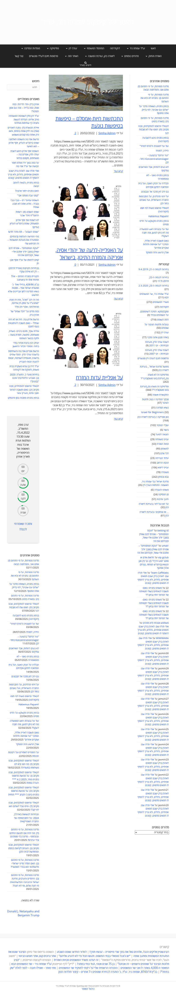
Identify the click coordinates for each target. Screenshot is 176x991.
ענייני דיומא (163, 467)
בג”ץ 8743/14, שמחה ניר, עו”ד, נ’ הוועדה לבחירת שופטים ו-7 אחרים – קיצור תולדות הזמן (107, 972)
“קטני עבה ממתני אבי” (28, 195)
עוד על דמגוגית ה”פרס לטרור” (154, 146)
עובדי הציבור (163, 425)
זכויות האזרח (163, 444)
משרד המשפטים (161, 302)
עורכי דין (165, 332)
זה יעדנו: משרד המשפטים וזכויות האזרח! (76, 960)
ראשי (153, 48)
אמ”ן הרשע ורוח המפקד (157, 252)
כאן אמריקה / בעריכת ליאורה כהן (153, 417)
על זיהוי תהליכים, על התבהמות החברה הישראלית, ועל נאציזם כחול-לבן (154, 200)
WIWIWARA (162, 638)
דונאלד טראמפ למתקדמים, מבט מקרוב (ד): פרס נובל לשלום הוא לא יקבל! (24, 806)
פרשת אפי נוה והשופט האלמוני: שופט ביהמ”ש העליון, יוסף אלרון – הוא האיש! (23, 143)
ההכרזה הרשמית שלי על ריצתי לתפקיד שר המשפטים (88, 968)
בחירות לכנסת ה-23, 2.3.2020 (154, 285)
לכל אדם (164, 453)
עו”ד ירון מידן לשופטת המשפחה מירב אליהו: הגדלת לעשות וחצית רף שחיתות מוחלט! (24, 119)
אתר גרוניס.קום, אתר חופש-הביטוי (37, 956)
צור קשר (19, 56)
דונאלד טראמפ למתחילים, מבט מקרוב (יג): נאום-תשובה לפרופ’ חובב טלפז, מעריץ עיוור (24, 390)
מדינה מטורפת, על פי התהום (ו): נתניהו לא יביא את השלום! (155, 98)
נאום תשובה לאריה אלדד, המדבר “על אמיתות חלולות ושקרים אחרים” (156, 244)
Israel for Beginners (152, 412)
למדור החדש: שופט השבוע (72, 952)
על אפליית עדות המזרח (99, 378)
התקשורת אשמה (160, 394)
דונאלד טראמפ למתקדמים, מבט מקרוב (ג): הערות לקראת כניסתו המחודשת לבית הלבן (23, 848)
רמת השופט (163, 319)
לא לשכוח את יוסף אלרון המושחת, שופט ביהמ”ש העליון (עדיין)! (24, 224)
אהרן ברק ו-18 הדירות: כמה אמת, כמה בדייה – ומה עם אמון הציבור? (24, 108)
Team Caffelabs (160, 572)
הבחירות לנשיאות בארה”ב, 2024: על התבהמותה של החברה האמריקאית (26, 818)
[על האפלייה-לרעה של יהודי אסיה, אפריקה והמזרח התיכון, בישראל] (86, 211)
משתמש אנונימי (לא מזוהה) (156, 622)
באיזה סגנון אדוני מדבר (158, 337)
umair (165, 545)
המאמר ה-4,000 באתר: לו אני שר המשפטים (144, 968)
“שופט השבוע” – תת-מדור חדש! (23, 231)
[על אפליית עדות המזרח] (86, 338)
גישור (166, 429)
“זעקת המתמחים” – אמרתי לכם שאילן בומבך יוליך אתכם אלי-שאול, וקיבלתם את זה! (153, 549)
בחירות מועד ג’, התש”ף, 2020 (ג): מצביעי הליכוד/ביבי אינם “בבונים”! (24, 378)
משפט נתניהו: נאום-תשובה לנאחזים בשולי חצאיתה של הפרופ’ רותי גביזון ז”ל (154, 591)
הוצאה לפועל (162, 434)
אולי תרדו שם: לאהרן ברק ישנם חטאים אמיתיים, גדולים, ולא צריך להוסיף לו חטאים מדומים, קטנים (153, 630)
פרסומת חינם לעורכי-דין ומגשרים (153, 358)
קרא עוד (118, 171)
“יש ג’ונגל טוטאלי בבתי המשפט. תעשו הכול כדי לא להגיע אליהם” (94, 956)
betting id (163, 530)
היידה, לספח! (162, 150)
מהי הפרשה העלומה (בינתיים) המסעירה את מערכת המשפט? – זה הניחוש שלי (23, 240)
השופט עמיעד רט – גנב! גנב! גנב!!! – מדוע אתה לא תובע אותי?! (25, 204)
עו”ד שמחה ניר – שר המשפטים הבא (31, 964)
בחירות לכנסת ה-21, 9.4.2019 (154, 269)
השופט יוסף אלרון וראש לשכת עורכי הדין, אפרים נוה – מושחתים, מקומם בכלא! (24, 155)
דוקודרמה (115, 48)
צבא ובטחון (163, 476)
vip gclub (163, 557)
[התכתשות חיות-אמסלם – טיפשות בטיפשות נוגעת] (86, 92)
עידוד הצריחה (162, 458)
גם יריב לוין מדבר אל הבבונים (155, 191)
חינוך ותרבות (163, 499)
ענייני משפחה (162, 439)
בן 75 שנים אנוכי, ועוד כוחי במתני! (96, 964)
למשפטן (165, 448)
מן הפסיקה (163, 494)
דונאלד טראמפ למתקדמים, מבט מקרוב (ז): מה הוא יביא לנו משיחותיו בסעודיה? (24, 764)
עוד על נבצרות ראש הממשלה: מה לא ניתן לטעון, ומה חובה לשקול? (154, 233)
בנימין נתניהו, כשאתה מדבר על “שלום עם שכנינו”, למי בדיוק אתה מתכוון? (154, 110)
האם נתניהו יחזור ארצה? (27, 190)
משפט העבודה (161, 489)
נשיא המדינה (162, 407)
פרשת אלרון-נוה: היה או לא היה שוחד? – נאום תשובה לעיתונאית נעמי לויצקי (23, 323)
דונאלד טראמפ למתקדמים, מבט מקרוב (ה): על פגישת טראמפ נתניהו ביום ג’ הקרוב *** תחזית (23, 791)
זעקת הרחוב (163, 462)
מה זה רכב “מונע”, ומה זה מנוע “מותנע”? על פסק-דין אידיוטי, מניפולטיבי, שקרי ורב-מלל (24, 303)
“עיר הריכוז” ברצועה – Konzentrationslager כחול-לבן (154, 159)
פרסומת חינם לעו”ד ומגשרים (43, 56)
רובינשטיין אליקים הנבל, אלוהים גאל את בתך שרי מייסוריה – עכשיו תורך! (129, 952)
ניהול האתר (88, 989)
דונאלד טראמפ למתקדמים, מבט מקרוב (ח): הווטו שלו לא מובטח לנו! (153, 130)
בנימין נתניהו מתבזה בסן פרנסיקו (23, 397)
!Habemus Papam (158, 216)
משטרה (165, 472)
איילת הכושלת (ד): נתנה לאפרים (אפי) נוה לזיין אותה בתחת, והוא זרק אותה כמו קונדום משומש (23, 131)
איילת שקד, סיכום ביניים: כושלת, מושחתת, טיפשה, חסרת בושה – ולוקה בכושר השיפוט (23, 335)
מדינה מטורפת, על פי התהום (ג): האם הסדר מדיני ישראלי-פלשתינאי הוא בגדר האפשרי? (25, 864)
